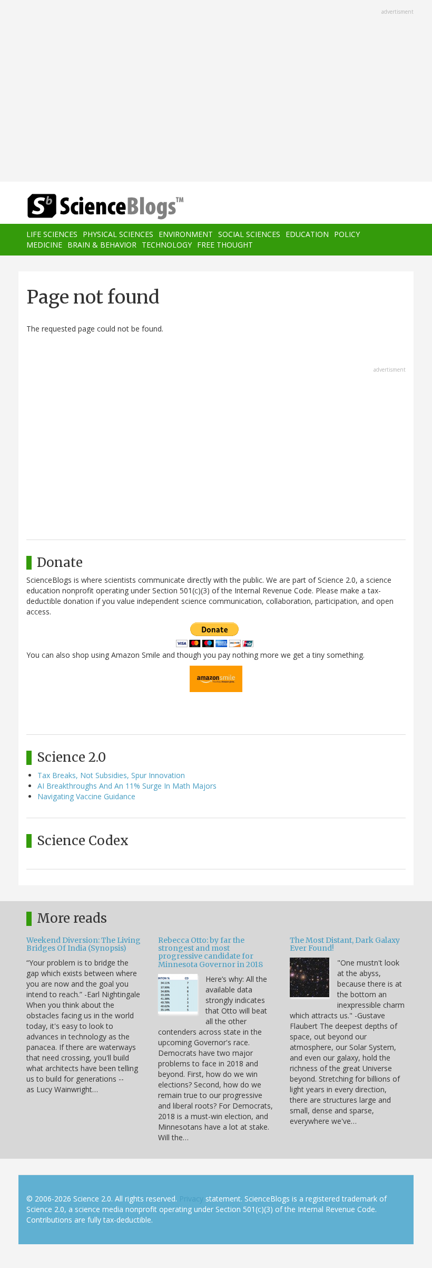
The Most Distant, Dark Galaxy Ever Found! (345, 944)
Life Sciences (51, 234)
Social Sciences (249, 234)
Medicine (44, 245)
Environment (186, 234)
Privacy (191, 1199)
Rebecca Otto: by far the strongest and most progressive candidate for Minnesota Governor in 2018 (210, 952)
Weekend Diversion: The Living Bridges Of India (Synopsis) (83, 944)
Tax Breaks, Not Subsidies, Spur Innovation (111, 775)
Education (307, 234)
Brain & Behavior (101, 245)
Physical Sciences (118, 234)
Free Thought (225, 245)
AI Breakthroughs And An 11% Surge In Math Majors (127, 786)
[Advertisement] (216, 92)
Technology (167, 245)
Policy (347, 234)
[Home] (89, 207)
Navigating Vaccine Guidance (86, 796)
